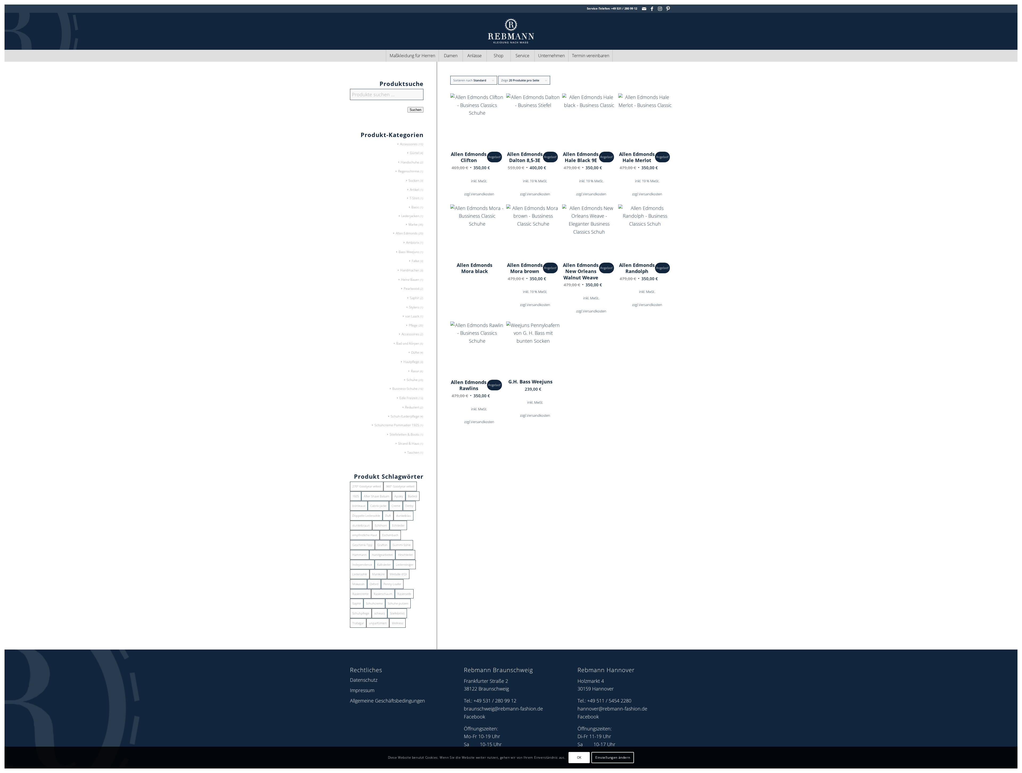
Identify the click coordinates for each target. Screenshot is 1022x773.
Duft (388, 516)
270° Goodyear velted (366, 486)
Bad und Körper (407, 343)
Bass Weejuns (409, 252)
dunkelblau (403, 516)
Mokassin (358, 584)
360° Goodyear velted (400, 486)
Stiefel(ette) (397, 613)
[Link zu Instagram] (660, 9)
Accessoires (409, 144)
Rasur (415, 371)
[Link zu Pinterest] (668, 9)
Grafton (382, 545)
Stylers (414, 307)
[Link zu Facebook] (652, 9)
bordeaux (358, 506)
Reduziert (412, 407)
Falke (415, 261)
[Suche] (624, 56)
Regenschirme (408, 171)
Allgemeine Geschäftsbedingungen (387, 700)
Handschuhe (410, 162)
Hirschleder (405, 555)
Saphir (414, 298)
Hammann (359, 555)
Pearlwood (411, 288)
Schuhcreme (374, 603)
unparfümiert (378, 623)
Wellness (397, 623)
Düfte (415, 352)
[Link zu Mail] (644, 9)
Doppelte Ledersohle (366, 516)
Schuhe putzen (398, 603)
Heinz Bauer (410, 279)
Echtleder (398, 525)
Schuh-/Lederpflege (405, 416)
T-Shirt (414, 198)
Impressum (362, 690)
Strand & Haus (408, 443)
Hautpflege (411, 361)
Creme (396, 506)
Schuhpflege (360, 613)
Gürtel (414, 153)
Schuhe (412, 380)
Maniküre (378, 574)
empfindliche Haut (364, 535)
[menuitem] (412, 56)
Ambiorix (412, 242)
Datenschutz (363, 680)
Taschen (413, 452)
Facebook (474, 716)
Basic (415, 207)
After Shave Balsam (376, 496)
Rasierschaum (383, 594)
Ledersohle (359, 574)
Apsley (398, 496)
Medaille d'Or (398, 574)
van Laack (412, 316)
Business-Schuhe (405, 388)
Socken (414, 180)
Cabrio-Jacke (378, 506)
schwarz (379, 613)
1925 (355, 496)
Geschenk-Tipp (362, 545)
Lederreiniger (404, 565)
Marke (413, 224)
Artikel (414, 189)
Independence (362, 565)
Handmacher (409, 270)
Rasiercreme (360, 594)
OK (579, 757)
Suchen (415, 110)
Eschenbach (390, 535)
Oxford (374, 584)
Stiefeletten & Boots (404, 434)
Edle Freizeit (408, 398)
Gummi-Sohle (402, 545)
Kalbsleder (384, 565)
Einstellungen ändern (612, 757)
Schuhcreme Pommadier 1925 (396, 425)
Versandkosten (482, 194)
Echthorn (381, 525)
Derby (409, 506)
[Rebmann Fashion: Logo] (511, 31)
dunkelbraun (361, 525)
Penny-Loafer (392, 584)
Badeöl (412, 496)
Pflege (413, 325)
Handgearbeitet (382, 555)
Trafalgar (358, 623)
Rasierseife (404, 594)
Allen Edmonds (407, 233)
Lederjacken (410, 216)
